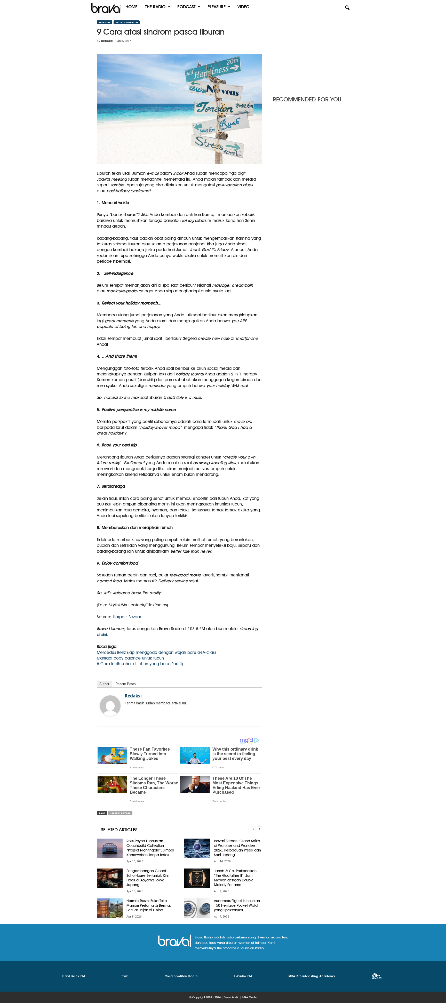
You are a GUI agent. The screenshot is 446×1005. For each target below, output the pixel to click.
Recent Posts (125, 684)
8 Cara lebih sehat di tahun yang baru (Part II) (140, 663)
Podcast (186, 6)
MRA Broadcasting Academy (312, 976)
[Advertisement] (311, 53)
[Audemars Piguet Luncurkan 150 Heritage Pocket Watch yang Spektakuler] (197, 908)
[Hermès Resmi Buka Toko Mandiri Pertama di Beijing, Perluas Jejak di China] (110, 908)
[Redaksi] (110, 705)
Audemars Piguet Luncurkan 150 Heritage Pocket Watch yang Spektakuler (237, 905)
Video (243, 6)
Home (131, 6)
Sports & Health (126, 22)
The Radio (155, 6)
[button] (347, 8)
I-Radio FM (243, 976)
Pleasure (217, 6)
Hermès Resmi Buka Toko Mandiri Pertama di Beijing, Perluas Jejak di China (148, 905)
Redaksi (107, 41)
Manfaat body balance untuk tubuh (130, 658)
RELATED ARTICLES (119, 829)
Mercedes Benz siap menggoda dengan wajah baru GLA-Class (156, 652)
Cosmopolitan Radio (181, 976)
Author (104, 684)
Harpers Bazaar (127, 616)
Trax (125, 976)
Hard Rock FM (73, 976)
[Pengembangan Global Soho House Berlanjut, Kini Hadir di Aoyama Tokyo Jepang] (110, 878)
